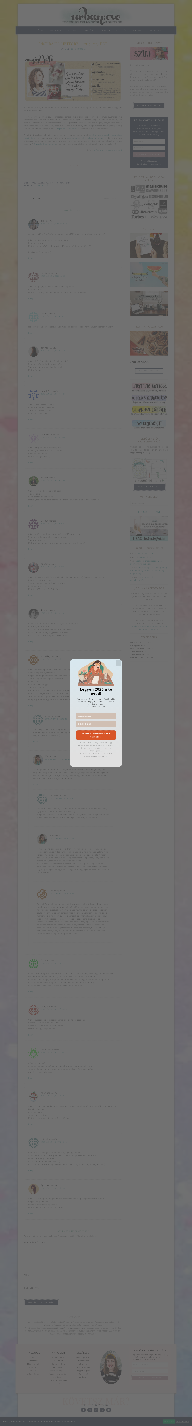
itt (106, 756)
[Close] (118, 663)
